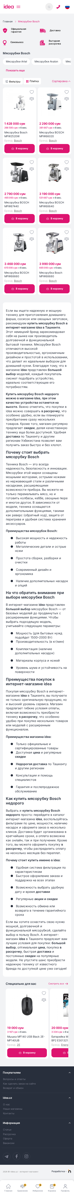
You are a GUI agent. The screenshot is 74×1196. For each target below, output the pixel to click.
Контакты (8, 1113)
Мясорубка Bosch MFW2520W (15, 134)
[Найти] (49, 7)
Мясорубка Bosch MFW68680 (50, 274)
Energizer (67, 1044)
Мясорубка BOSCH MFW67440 (16, 204)
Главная (8, 21)
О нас (6, 1104)
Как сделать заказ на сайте (19, 1083)
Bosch (18, 140)
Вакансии (8, 1143)
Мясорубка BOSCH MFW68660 (16, 274)
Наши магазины (12, 1108)
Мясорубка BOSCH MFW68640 (51, 204)
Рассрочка (9, 1134)
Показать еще (15, 70)
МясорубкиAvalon (46, 61)
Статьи (7, 1129)
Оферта (7, 1138)
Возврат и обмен (13, 1088)
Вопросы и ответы (14, 1079)
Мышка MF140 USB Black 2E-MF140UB (26, 1038)
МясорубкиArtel (16, 61)
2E (18, 1044)
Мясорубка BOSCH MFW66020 (51, 134)
